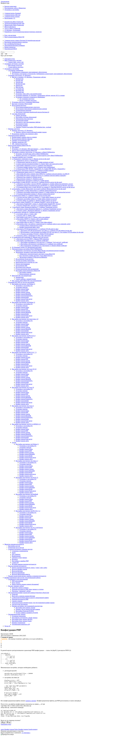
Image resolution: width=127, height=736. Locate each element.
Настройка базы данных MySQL (22, 619)
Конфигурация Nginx (22, 289)
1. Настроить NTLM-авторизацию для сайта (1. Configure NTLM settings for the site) (45, 230)
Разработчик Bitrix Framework (13, 22)
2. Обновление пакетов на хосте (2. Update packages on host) (34, 162)
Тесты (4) (7, 626)
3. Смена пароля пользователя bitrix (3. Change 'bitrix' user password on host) (39, 164)
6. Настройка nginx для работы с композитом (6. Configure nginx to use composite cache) (43, 224)
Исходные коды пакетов (23, 267)
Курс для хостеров (10, 35)
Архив (14, 442)
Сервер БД (15, 562)
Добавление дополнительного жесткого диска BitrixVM (37, 254)
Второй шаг (19, 80)
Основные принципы (19, 616)
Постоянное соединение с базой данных (24, 617)
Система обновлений (18, 114)
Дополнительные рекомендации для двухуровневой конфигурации (33, 602)
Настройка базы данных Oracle (22, 621)
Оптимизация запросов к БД (21, 624)
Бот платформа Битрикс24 (12, 44)
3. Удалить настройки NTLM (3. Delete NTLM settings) (36, 234)
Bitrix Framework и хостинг (13, 60)
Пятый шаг (19, 85)
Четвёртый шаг (20, 84)
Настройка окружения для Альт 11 (23, 406)
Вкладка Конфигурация (19, 569)
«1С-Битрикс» (25, 732)
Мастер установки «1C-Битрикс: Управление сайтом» (29, 77)
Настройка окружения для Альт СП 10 (24, 369)
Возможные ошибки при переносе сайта (25, 134)
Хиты (14, 552)
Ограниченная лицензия (23, 110)
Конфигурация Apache (23, 292)
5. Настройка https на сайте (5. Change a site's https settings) (34, 222)
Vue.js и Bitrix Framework (12, 28)
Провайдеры (20, 277)
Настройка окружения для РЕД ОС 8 (23, 335)
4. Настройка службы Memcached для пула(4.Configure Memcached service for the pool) (39, 189)
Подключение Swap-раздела (24, 259)
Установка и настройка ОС (24, 285)
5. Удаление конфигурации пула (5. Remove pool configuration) (35, 167)
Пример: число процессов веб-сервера (28, 609)
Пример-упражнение (18, 622)
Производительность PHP (20, 599)
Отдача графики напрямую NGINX (27, 612)
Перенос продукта (14, 129)
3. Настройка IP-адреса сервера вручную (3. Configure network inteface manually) (41, 175)
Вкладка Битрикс (17, 571)
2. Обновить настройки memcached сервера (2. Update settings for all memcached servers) (43, 192)
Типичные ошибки (22, 125)
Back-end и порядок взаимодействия (23, 596)
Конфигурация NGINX (23, 357)
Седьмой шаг (20, 89)
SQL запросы (16, 554)
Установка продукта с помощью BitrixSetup (25, 102)
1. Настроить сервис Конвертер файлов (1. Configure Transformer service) (38, 209)
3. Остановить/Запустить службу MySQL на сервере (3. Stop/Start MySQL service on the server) (45, 187)
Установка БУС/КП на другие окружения (21, 282)
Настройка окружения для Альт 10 (23, 387)
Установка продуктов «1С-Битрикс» (19, 75)
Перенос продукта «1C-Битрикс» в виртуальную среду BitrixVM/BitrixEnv (39, 155)
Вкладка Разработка (18, 572)
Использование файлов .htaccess (22, 139)
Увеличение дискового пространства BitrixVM (30, 252)
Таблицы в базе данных (19, 557)
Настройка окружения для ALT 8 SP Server (29, 527)
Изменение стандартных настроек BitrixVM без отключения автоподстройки (40, 250)
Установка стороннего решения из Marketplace (30, 97)
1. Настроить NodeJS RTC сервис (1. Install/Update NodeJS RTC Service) (38, 204)
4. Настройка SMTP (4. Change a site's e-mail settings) (32, 219)
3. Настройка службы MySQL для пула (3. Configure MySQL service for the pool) (37, 182)
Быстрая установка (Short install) (22, 104)
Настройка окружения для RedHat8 (27, 494)
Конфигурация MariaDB (23, 294)
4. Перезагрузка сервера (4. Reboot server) (29, 177)
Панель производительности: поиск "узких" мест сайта (29, 567)
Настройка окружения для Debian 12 (23, 302)
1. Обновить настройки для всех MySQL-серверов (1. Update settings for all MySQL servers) (44, 184)
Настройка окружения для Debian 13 (23, 284)
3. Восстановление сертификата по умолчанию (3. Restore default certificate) (43, 245)
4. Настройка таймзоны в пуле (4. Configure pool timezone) (34, 165)
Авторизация (5, 1)
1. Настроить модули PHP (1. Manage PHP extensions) (32, 239)
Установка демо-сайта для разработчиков (29, 94)
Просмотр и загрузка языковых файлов (28, 122)
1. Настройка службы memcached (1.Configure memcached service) (36, 190)
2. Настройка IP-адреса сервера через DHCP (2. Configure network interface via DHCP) (42, 174)
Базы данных (16, 582)
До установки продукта (26, 99)
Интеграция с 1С (9, 18)
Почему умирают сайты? (16, 586)
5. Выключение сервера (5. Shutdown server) (29, 179)
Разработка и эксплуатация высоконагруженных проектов (23, 32)
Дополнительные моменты (16, 135)
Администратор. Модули (12, 15)
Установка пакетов (22, 287)
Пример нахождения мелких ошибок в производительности (27, 576)
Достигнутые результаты (20, 604)
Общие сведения (21, 115)
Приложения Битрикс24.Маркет (14, 45)
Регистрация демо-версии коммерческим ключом (31, 109)
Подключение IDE (21, 265)
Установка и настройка (11, 9)
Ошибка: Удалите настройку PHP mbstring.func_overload (33, 127)
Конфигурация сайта (22, 300)
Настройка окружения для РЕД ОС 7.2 (28, 511)
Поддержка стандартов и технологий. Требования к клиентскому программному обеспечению (42, 74)
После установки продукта (27, 100)
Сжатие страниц (17, 601)
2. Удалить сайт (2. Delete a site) (25, 215)
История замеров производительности (24, 564)
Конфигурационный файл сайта (29, 227)
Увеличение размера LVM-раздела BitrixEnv (33, 257)
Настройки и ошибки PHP (20, 561)
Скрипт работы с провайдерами (26, 279)
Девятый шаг (20, 92)
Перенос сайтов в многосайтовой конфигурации (31, 132)
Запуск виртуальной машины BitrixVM (24, 150)
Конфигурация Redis (22, 297)
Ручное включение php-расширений (27, 269)
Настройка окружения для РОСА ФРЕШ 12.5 (26, 424)
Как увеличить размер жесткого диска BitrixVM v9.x (36, 255)
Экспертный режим (22, 120)
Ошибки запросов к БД (19, 142)
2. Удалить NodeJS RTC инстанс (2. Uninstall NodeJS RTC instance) (36, 205)
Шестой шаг (19, 87)
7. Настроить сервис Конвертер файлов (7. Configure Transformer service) (35, 207)
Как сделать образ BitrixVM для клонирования (26, 280)
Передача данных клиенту (20, 587)
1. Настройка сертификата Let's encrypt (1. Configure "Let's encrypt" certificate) (43, 242)
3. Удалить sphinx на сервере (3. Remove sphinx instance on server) (36, 200)
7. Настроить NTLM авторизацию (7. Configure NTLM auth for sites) (37, 229)
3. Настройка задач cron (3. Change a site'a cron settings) (33, 217)
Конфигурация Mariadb (23, 362)
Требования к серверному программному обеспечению (29, 72)
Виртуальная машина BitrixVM (14, 37)
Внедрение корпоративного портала (16, 42)
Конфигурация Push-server (24, 299)
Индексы (15, 559)
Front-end (15, 594)
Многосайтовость (10, 27)
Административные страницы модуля (20, 549)
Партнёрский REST (10, 49)
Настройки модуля (14, 546)
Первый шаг (20, 79)
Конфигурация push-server (27, 474)
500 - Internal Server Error (19, 144)
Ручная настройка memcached (25, 260)
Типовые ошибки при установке (22, 157)
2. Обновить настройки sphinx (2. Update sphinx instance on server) (36, 199)
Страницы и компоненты (20, 551)
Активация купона (22, 124)
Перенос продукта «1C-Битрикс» (22, 130)
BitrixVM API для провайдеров (21, 275)
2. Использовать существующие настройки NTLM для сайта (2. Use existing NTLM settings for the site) (51, 232)
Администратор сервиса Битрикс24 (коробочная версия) (22, 40)
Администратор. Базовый (12, 13)
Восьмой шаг (20, 90)
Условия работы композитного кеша (30, 225)
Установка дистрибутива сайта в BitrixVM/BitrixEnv (32, 154)
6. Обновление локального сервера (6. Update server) (32, 180)
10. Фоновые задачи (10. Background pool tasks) (27, 247)
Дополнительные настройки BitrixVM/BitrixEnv (27, 249)
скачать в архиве (31, 701)
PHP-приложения (17, 581)
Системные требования (15, 70)
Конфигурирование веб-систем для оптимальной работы (22, 577)
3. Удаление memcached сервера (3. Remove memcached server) (35, 194)
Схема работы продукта (15, 67)
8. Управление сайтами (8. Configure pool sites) (26, 212)
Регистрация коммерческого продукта (28, 107)
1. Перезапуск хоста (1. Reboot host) (27, 160)
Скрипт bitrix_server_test (15, 62)
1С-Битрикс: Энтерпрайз (12, 30)
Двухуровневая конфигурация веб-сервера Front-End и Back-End (28, 592)
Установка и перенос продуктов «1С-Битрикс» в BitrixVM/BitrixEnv (33, 152)
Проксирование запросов (27, 274)
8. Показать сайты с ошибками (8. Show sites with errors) (33, 235)
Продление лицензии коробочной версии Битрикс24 (32, 112)
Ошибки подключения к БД (20, 140)
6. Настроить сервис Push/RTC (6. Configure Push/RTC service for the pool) (35, 202)
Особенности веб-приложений (18, 579)
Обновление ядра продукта (24, 119)
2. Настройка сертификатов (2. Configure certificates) (32, 240)
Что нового (15, 147)
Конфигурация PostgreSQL (24, 295)
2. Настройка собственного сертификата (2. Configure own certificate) (41, 244)
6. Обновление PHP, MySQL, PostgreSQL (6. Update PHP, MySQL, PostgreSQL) (40, 169)
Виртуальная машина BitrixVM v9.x (19, 145)
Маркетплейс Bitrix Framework (14, 25)
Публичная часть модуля (16, 547)
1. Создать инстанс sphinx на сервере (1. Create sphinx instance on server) (38, 197)
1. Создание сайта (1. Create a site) (26, 214)
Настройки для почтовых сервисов (30, 220)
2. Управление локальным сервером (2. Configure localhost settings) (33, 170)
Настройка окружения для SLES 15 (27, 477)
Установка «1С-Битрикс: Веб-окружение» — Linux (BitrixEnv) (31, 149)
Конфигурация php (25, 517)
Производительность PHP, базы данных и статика (28, 589)
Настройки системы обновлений (26, 117)
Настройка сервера (25, 272)
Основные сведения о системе (14, 64)
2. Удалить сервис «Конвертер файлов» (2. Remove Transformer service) (38, 210)
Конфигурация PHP (22, 290)
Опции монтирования (23, 264)
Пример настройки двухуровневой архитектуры (27, 606)
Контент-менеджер (10, 6)
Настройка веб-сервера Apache (25, 607)
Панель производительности (17, 566)
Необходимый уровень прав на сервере (24, 137)
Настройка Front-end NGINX (25, 611)
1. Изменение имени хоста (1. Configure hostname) (31, 172)
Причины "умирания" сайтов (21, 591)
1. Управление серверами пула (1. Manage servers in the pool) (31, 159)
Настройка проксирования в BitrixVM (28, 270)
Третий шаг (19, 82)
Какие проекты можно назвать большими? (25, 584)
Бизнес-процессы (9, 47)
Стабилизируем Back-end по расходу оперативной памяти (30, 597)
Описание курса (9, 59)
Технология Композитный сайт (14, 23)
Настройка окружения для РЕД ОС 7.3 (24, 352)
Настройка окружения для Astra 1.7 (27, 461)
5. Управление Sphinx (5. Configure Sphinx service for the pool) (31, 195)
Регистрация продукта (19, 105)
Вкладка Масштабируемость (21, 574)
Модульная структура (15, 65)
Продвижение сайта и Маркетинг (15, 8)
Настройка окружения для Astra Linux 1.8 (25, 319)
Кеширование (16, 556)
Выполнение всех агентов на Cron (26, 262)
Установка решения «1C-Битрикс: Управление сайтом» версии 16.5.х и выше (40, 95)
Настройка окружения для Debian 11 (27, 444)
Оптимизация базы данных (16, 614)
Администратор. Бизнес (12, 16)
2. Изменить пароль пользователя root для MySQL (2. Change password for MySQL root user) (44, 185)
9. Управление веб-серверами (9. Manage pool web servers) (30, 237)
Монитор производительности (14, 544)
